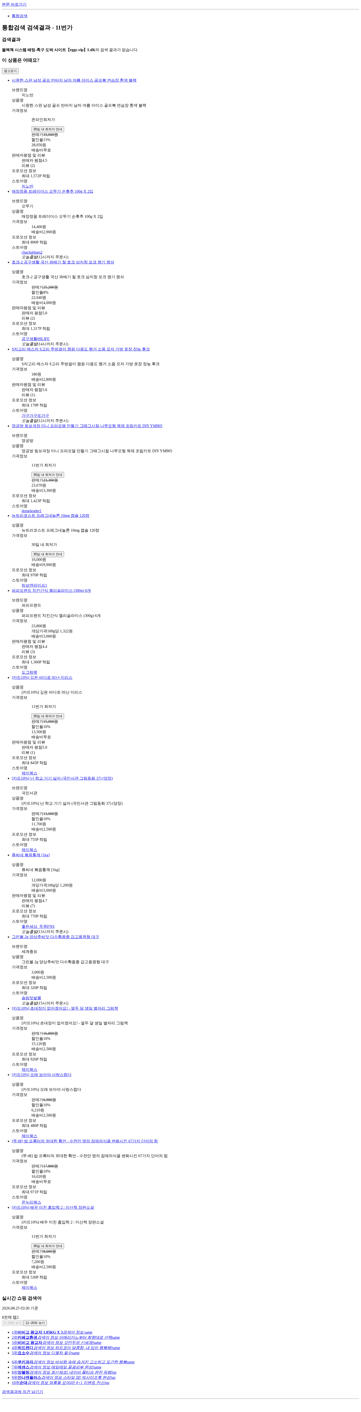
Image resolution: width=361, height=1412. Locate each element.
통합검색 (20, 16)
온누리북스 (31, 1202)
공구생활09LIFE (36, 339)
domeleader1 (32, 511)
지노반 (27, 186)
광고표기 (10, 71)
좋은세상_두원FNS (38, 926)
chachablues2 (32, 252)
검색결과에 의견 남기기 (22, 1392)
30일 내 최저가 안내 (47, 129)
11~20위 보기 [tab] (35, 1323)
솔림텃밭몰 (31, 998)
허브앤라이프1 (34, 585)
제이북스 (29, 773)
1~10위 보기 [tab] (13, 1323)
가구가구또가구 (35, 415)
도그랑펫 (29, 672)
